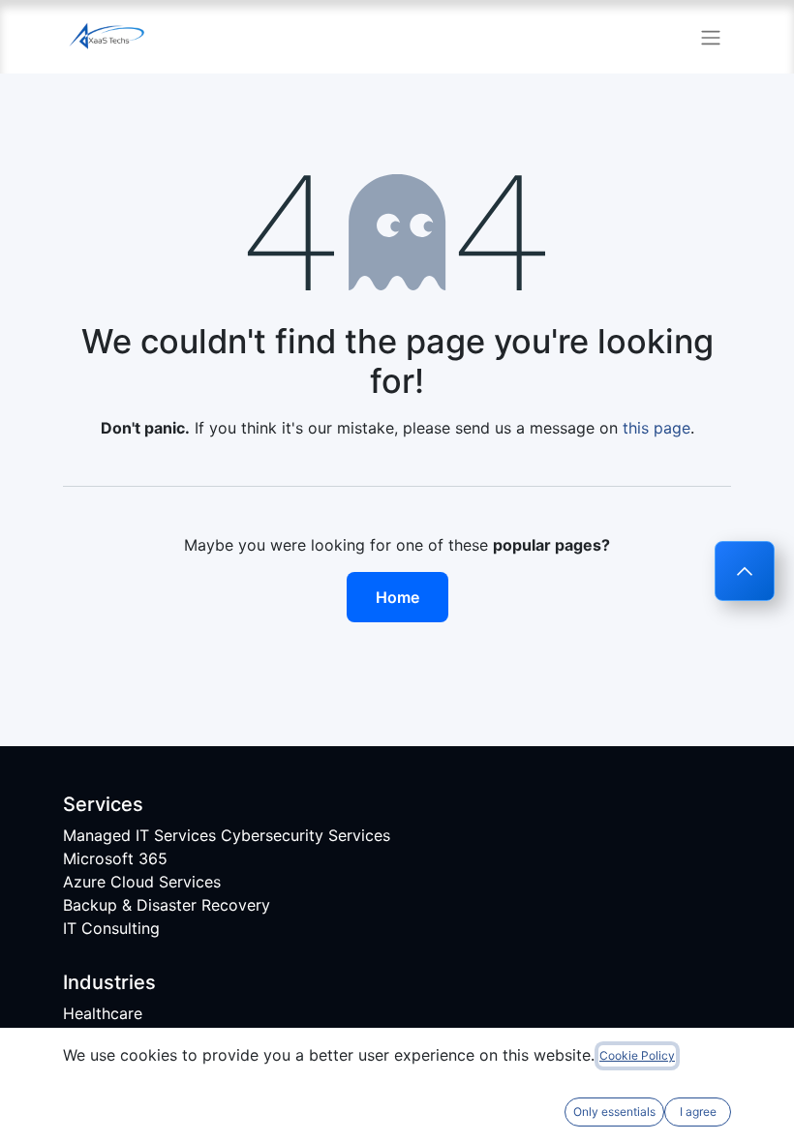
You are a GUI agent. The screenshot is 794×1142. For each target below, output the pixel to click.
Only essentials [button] (614, 1111)
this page (656, 427)
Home (397, 597)
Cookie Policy (637, 1055)
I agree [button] (698, 1111)
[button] (745, 571)
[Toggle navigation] (710, 36)
